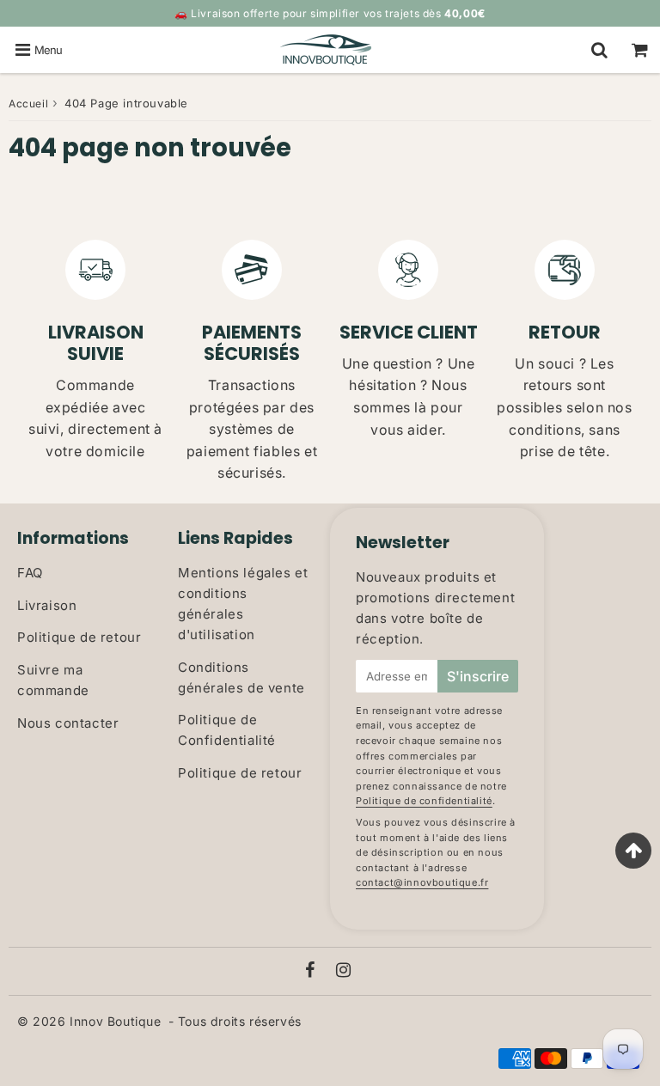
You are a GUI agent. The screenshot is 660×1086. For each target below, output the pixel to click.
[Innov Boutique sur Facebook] (312, 971)
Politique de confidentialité (424, 801)
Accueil (28, 103)
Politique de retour (79, 637)
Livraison (46, 605)
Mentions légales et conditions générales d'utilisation (243, 603)
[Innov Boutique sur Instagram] (344, 971)
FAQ (30, 572)
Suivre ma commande (53, 680)
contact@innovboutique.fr (422, 882)
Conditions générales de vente (241, 677)
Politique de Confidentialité (227, 729)
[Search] (599, 50)
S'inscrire (478, 676)
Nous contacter (68, 723)
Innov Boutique (115, 1021)
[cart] (639, 50)
